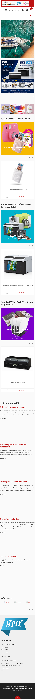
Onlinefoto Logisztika (9, 519)
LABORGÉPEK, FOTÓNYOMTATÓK (17, 237)
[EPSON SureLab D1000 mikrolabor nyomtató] (17, 265)
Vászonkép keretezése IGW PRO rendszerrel (14, 445)
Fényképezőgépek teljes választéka (15, 482)
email (2, 671)
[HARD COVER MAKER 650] (17, 363)
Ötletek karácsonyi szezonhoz (13, 407)
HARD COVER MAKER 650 (17, 383)
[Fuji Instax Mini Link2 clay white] (17, 173)
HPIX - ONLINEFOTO (9, 556)
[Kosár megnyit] (31, 8)
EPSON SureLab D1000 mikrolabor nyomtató (18, 285)
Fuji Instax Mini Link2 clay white (17, 189)
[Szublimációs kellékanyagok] (17, 109)
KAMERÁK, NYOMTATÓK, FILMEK (17, 149)
